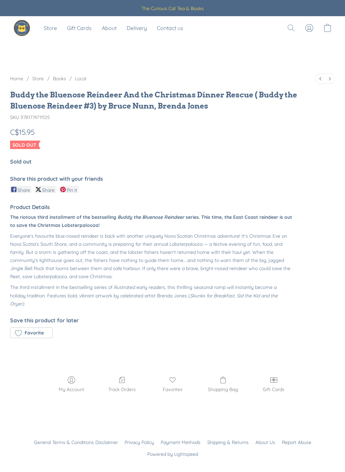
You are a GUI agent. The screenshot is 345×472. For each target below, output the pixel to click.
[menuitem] (320, 79)
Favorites (173, 389)
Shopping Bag (223, 389)
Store (50, 28)
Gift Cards (79, 28)
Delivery (137, 28)
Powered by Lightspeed (172, 454)
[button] (21, 28)
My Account (71, 389)
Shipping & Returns (228, 442)
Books (59, 79)
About (109, 28)
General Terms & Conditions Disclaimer (76, 442)
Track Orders (122, 389)
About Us (265, 442)
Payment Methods (180, 442)
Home (16, 79)
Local (80, 79)
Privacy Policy (139, 442)
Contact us (170, 28)
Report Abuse (296, 442)
